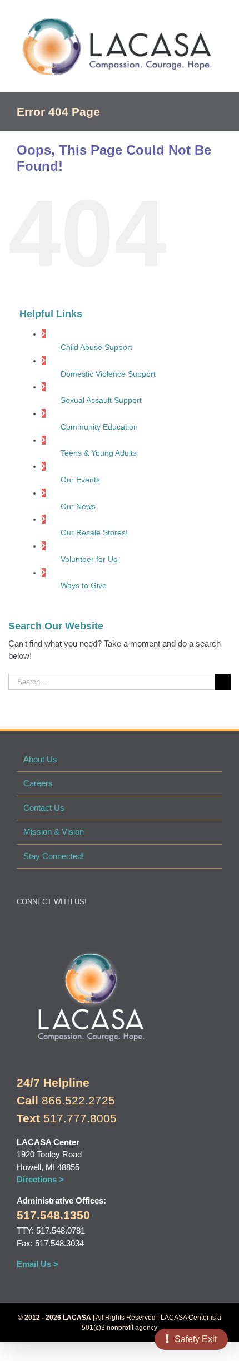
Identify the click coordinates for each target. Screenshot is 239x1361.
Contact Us (43, 807)
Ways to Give (84, 585)
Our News (78, 506)
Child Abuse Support (96, 347)
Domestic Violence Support (108, 373)
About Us (40, 759)
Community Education (99, 426)
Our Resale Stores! (94, 532)
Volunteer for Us (89, 559)
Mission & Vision (53, 831)
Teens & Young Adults (99, 452)
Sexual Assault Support (101, 400)
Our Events (80, 479)
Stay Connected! (53, 856)
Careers (38, 783)
